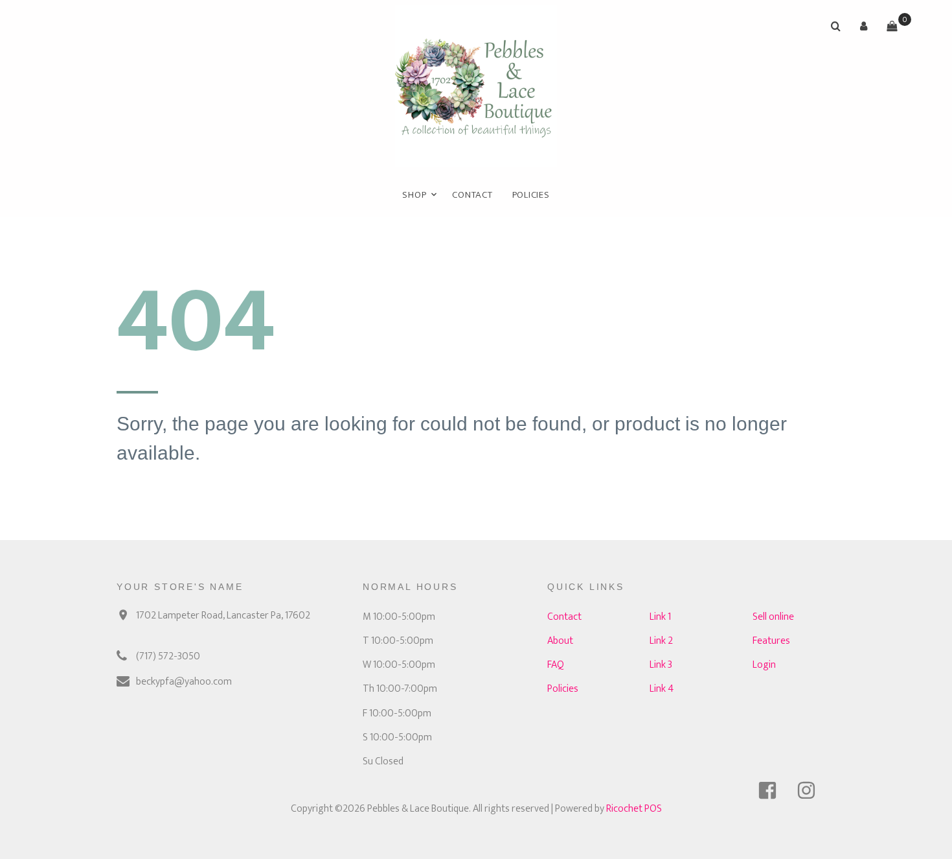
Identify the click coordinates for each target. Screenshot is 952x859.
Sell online (773, 617)
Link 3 (661, 665)
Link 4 (662, 689)
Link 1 (660, 617)
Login (764, 665)
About (560, 641)
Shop (414, 195)
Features (771, 641)
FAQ (555, 665)
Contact (472, 195)
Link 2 (661, 641)
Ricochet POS (634, 809)
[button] (864, 26)
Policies (531, 195)
